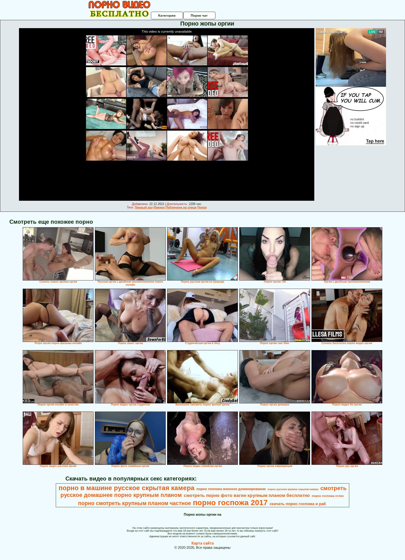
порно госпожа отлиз (328, 496)
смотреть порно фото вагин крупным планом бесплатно (247, 495)
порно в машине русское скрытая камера (127, 488)
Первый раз (144, 207)
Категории (167, 15)
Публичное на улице (180, 207)
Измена (159, 207)
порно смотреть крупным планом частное (134, 503)
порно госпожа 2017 (230, 502)
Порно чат (199, 15)
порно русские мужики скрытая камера (293, 489)
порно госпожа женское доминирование (231, 489)
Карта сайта (202, 543)
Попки (202, 207)
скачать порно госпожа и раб (298, 503)
